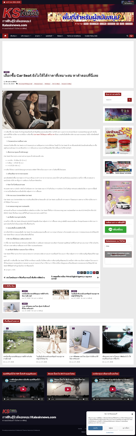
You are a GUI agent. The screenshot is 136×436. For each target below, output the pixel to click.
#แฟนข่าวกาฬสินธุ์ (66, 84)
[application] (23, 389)
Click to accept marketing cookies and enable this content (118, 254)
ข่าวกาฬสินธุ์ (103, 24)
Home (80, 429)
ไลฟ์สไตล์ (7, 72)
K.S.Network (36, 430)
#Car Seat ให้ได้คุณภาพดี (25, 84)
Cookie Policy (110, 432)
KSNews (86, 24)
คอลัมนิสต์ (49, 36)
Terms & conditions (74, 36)
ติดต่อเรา (60, 36)
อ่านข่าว (38, 36)
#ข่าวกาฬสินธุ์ (55, 84)
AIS (117, 24)
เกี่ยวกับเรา (13, 36)
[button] (132, 414)
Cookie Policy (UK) (91, 36)
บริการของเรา (25, 36)
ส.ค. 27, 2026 (26, 298)
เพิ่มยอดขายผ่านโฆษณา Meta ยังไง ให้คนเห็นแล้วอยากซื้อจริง (116, 357)
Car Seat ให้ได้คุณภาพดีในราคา (44, 134)
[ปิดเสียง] (39, 399)
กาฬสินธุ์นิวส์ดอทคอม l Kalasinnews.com (29, 417)
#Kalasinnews (38, 84)
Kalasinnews (111, 24)
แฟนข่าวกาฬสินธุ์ (94, 24)
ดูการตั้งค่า (126, 428)
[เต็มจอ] (42, 399)
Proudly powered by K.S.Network (12, 430)
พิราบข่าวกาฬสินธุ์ (11, 81)
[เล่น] (5, 399)
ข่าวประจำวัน (129, 24)
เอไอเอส (122, 24)
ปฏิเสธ (111, 428)
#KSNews (47, 84)
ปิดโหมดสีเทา (128, 3)
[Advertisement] (68, 57)
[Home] (5, 36)
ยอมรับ (95, 428)
